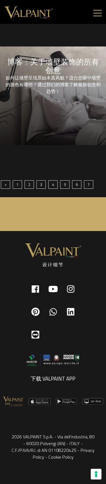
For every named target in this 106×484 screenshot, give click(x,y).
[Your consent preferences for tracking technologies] (96, 474)
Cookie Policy (60, 457)
